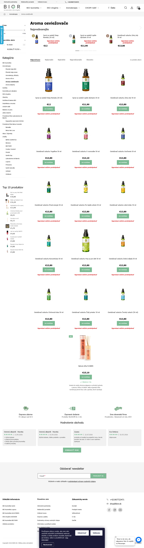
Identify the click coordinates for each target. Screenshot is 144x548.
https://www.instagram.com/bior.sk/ (114, 510)
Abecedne (89, 60)
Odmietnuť (82, 533)
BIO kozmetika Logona (9, 509)
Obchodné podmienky (10, 2)
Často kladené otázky (43, 527)
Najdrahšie (61, 60)
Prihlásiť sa (98, 476)
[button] (139, 540)
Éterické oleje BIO (11, 69)
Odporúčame (35, 60)
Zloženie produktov (8, 524)
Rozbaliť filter (13, 49)
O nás (73, 517)
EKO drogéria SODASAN (10, 517)
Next (140, 28)
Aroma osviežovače (12, 81)
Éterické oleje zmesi (11, 72)
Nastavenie (47, 545)
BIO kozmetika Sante (9, 506)
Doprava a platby (42, 517)
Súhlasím (96, 533)
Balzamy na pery (7, 110)
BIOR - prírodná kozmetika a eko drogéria (120, 510)
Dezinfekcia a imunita (9, 103)
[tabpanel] (48, 40)
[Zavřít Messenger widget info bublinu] (116, 537)
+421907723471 (117, 499)
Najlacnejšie (49, 60)
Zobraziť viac (72, 450)
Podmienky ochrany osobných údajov (48, 520)
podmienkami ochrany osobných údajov (82, 481)
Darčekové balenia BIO (9, 100)
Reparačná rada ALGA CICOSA (15, 121)
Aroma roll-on (10, 78)
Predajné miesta (77, 509)
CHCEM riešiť (6, 106)
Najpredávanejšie (76, 60)
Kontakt (74, 506)
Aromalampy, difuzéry (12, 75)
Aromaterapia (7, 66)
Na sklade (15, 45)
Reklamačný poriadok (27, 2)
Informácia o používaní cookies (46, 524)
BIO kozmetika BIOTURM (10, 520)
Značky (5, 137)
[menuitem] (34, 8)
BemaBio (8, 127)
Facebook (109, 510)
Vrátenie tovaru (42, 2)
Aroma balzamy (10, 85)
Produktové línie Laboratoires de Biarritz (12, 117)
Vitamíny (5, 97)
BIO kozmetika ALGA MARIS (11, 513)
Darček (74, 520)
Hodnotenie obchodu (72, 422)
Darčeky (5, 88)
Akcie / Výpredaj (7, 133)
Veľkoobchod (76, 513)
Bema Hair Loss (10, 130)
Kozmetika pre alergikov (10, 91)
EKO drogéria (6, 94)
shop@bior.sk (115, 503)
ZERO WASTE (7, 113)
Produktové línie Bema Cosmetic (12, 124)
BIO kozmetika (7, 63)
